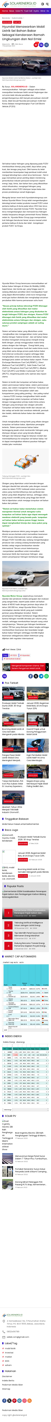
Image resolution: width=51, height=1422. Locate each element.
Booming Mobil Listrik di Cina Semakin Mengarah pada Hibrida (13, 732)
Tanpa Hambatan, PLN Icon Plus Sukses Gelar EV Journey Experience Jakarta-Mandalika (12, 784)
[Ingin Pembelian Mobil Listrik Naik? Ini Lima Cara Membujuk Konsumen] (38, 746)
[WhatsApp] (46, 676)
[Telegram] (41, 676)
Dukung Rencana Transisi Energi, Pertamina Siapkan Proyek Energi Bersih (29, 944)
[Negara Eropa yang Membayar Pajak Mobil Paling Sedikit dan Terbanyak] (38, 771)
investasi (9, 1352)
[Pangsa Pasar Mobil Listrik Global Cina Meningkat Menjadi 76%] (13, 746)
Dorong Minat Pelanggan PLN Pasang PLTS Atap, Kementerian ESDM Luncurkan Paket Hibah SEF (30, 1183)
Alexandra (6, 44)
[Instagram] (24, 1401)
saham (8, 1365)
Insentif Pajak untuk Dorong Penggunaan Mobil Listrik (36, 732)
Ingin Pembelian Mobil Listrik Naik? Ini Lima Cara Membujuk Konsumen (37, 758)
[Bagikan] (46, 45)
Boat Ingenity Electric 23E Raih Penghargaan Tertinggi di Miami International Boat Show (30, 1134)
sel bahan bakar (13, 658)
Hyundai (26, 655)
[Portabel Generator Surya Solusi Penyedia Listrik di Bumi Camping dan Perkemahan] (7, 1171)
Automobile (7, 22)
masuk (16, 824)
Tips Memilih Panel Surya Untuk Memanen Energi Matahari (29, 934)
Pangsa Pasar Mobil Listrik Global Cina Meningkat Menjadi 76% (11, 758)
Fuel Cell (17, 22)
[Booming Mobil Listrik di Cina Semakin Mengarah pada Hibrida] (13, 720)
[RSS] (29, 1401)
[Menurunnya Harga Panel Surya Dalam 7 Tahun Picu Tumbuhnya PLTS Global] (7, 1158)
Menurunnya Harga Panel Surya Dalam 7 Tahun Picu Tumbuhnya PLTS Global (31, 1157)
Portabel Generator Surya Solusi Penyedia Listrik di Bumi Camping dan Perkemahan (30, 1170)
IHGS (7, 1361)
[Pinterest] (14, 1401)
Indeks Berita (8, 1380)
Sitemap (6, 1389)
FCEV (15, 655)
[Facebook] (30, 676)
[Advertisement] (25, 136)
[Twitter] (36, 676)
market (8, 1356)
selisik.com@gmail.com (18, 1337)
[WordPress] (19, 1401)
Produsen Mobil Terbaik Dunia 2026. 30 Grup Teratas (13, 706)
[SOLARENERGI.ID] (19, 4)
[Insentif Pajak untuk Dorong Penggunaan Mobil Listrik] (38, 720)
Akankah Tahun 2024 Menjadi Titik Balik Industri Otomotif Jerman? (12, 810)
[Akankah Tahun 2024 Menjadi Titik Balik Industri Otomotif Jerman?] (13, 797)
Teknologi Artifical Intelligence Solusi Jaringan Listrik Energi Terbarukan (28, 924)
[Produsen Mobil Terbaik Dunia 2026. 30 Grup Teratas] (13, 694)
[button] (42, 4)
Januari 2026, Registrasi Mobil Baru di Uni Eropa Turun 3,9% (38, 706)
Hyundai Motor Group (12, 596)
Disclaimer (7, 1376)
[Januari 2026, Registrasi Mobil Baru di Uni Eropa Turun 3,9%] (38, 694)
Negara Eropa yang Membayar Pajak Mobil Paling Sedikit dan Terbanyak (37, 784)
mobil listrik (10, 1348)
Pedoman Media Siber (12, 1384)
